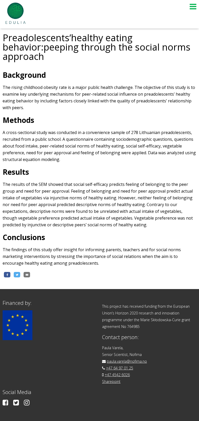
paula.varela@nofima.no (127, 361)
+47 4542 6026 (117, 374)
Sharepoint (111, 381)
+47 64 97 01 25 (119, 368)
